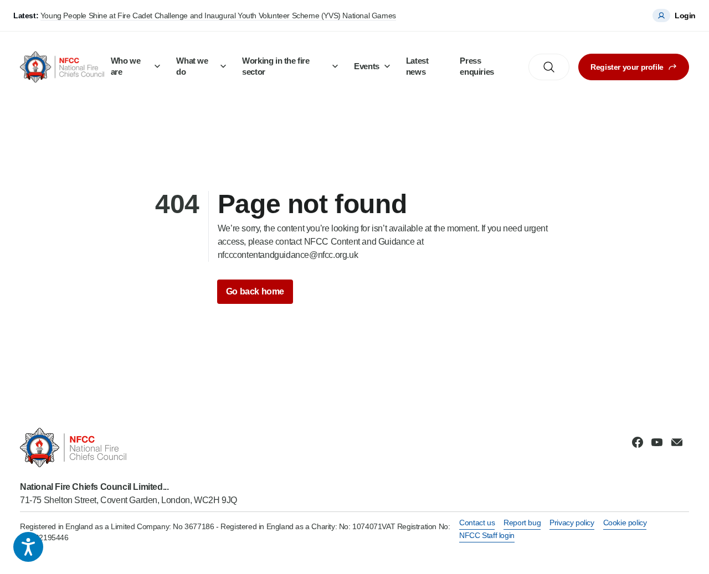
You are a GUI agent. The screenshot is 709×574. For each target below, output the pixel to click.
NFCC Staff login (487, 535)
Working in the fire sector (275, 66)
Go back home (255, 291)
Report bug (522, 522)
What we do (192, 66)
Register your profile (627, 67)
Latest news (417, 66)
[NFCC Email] (676, 442)
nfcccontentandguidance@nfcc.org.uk (288, 255)
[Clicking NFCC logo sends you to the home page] (128, 447)
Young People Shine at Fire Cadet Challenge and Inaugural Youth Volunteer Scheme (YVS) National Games (218, 15)
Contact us (477, 522)
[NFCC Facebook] (637, 442)
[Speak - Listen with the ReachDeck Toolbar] (28, 547)
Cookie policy (625, 522)
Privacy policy (571, 522)
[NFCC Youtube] (656, 442)
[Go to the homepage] (62, 66)
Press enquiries (477, 66)
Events (366, 66)
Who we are (126, 66)
